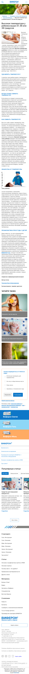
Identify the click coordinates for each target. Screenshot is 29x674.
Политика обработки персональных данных (13, 648)
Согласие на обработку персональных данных (14, 651)
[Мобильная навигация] (26, 2)
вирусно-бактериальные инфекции (11, 405)
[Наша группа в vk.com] (3, 656)
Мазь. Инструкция (7, 543)
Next (25, 484)
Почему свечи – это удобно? (10, 568)
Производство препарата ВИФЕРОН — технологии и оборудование (11, 455)
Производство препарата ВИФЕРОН (12, 613)
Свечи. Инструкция (7, 549)
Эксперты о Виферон (7, 588)
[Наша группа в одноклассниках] (6, 656)
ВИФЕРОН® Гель (6, 252)
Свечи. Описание (6, 552)
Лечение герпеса (6, 565)
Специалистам (6, 591)
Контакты (4, 604)
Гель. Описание (6, 540)
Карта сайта (18, 656)
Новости (4, 601)
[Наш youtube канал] (9, 656)
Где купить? (4, 463)
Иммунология (14, 473)
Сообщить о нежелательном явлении (12, 607)
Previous (3, 484)
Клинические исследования (8, 451)
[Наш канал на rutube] (13, 656)
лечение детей (5, 407)
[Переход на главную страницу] (14, 2)
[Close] (27, 669)
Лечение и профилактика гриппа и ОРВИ (12, 460)
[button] (15, 376)
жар (23, 405)
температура (14, 407)
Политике (16, 672)
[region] (14, 670)
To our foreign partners (8, 610)
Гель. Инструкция (7, 537)
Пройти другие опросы (8, 400)
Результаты (8, 394)
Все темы (5, 473)
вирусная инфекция (16, 403)
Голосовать (17, 395)
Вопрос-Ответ (6, 582)
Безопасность (5, 447)
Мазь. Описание (6, 546)
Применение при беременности (11, 571)
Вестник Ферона (6, 594)
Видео (3, 585)
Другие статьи (6, 574)
